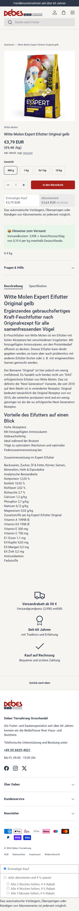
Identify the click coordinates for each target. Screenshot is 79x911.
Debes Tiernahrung (21, 848)
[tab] (13, 286)
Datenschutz (19, 854)
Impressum (35, 854)
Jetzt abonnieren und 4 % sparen (29, 877)
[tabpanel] (39, 428)
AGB (6, 854)
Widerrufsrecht (52, 854)
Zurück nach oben (39, 682)
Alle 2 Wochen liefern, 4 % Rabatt (32, 884)
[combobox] (39, 22)
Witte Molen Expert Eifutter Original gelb (38, 44)
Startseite (9, 44)
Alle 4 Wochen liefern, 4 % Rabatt (32, 889)
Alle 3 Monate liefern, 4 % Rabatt (32, 893)
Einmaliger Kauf (18, 869)
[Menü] (72, 12)
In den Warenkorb (53, 184)
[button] (63, 12)
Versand (27, 152)
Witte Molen (11, 127)
